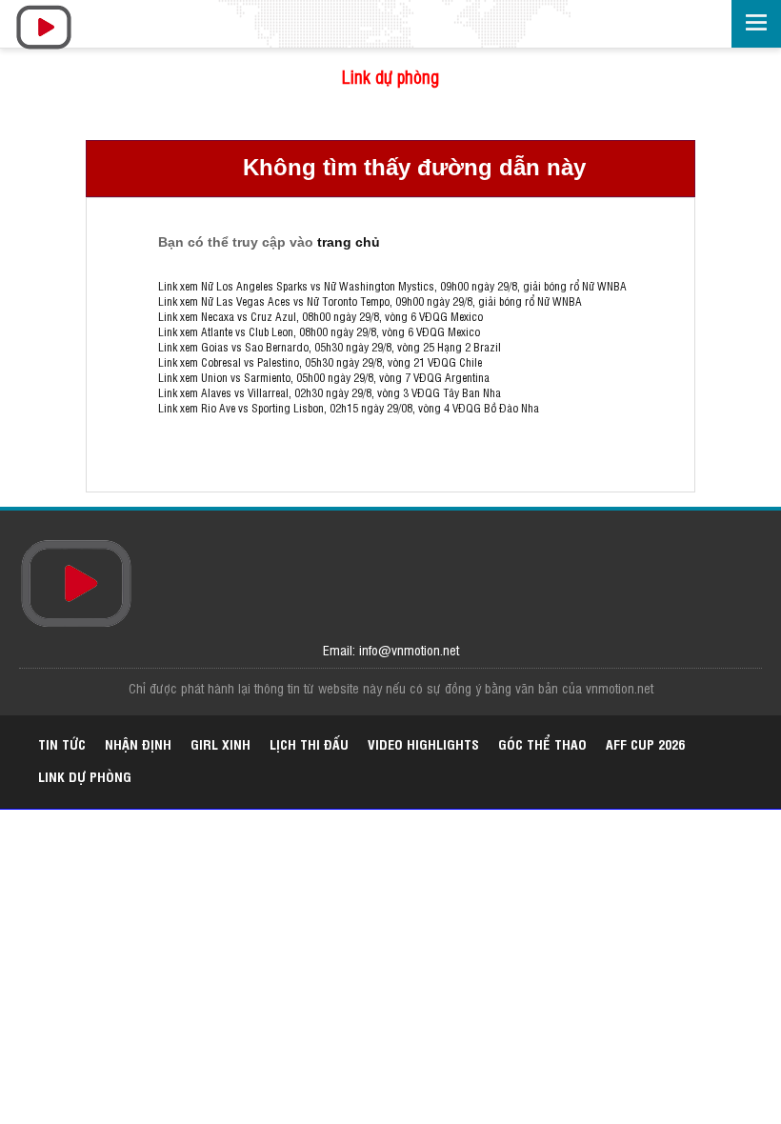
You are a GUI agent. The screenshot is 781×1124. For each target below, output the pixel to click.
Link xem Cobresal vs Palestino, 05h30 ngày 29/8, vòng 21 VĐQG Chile (320, 362)
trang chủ (348, 242)
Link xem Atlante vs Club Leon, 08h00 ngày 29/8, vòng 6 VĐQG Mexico (319, 331)
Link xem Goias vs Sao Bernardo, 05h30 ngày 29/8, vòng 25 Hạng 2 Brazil (329, 346)
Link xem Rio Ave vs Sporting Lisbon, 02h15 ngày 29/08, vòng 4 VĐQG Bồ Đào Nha (348, 407)
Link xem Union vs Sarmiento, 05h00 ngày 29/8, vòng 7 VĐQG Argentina (324, 377)
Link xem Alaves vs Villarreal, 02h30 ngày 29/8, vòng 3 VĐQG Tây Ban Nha (329, 392)
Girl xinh (220, 743)
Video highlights (423, 743)
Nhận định (138, 743)
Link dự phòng (390, 76)
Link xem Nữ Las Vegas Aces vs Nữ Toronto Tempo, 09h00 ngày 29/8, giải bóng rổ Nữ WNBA (370, 301)
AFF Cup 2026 (645, 743)
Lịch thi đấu (309, 743)
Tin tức (62, 743)
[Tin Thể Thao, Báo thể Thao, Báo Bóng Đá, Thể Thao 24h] (71, 28)
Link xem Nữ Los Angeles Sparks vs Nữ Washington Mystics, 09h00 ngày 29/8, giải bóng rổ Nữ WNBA (392, 285)
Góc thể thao (542, 743)
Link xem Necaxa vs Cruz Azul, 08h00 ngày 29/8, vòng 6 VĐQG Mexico (320, 316)
